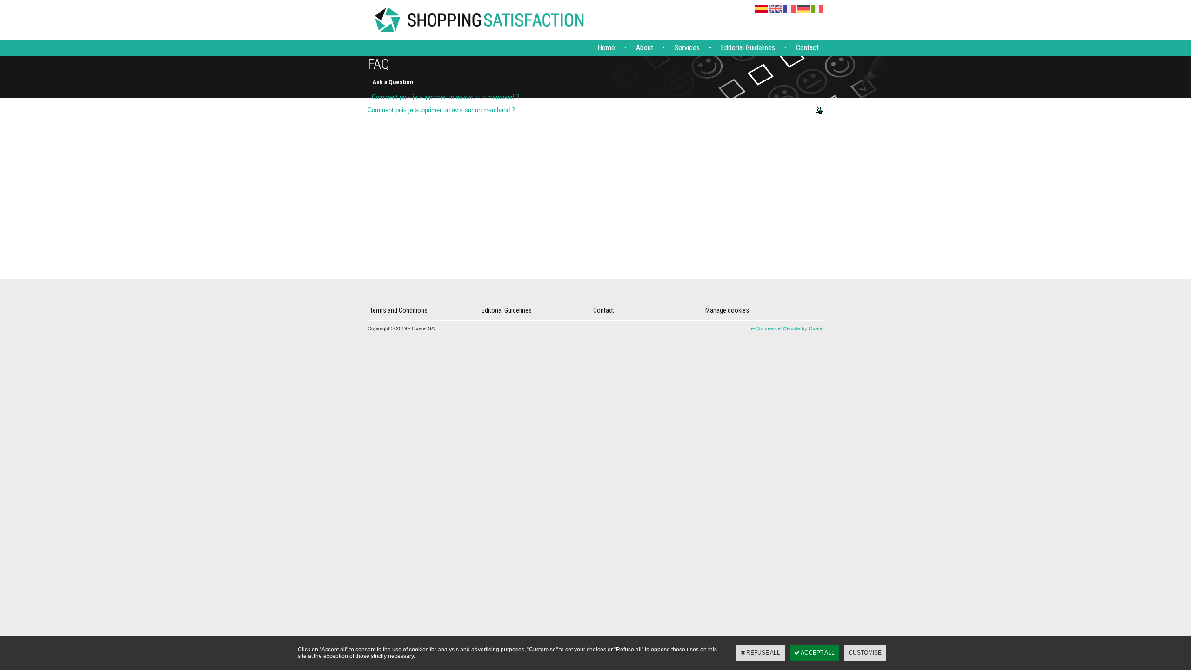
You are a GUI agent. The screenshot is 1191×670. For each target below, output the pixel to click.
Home (606, 47)
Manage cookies (727, 310)
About (644, 47)
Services (687, 47)
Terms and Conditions (399, 310)
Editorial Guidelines (748, 47)
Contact (807, 47)
